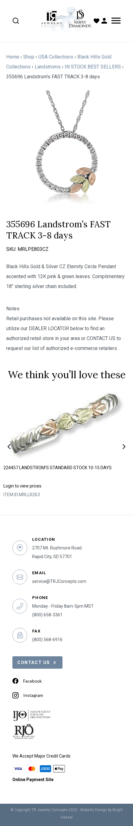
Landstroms (48, 67)
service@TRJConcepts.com (59, 581)
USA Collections (55, 57)
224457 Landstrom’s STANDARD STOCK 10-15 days (57, 467)
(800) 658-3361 (47, 614)
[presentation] (9, 446)
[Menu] (115, 20)
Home (12, 57)
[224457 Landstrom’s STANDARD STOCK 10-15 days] (66, 426)
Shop (28, 57)
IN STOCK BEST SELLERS (93, 67)
